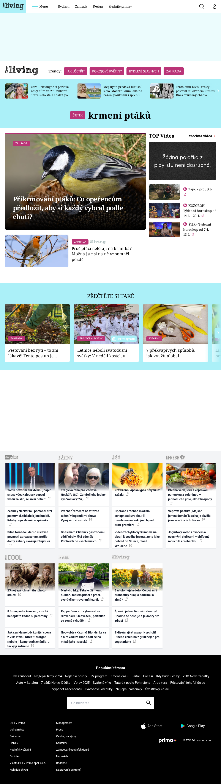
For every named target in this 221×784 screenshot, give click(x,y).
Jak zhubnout (21, 676)
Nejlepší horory (76, 676)
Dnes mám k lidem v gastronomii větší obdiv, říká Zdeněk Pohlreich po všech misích (83, 536)
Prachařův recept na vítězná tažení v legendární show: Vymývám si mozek (80, 515)
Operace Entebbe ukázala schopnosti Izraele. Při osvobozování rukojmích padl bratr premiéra (135, 518)
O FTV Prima (17, 722)
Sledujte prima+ (120, 6)
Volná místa (17, 729)
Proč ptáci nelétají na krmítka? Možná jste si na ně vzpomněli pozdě (102, 254)
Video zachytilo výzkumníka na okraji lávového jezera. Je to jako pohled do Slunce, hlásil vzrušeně (137, 539)
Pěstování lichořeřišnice (187, 683)
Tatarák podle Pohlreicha (132, 683)
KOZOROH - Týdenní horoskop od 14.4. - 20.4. (199, 210)
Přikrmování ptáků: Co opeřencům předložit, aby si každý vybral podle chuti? (68, 207)
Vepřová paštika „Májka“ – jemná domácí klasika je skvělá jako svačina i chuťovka (189, 515)
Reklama (15, 736)
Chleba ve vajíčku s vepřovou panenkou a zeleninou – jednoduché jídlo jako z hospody (190, 494)
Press (59, 729)
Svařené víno (102, 683)
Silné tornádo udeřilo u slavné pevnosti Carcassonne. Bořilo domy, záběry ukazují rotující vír (28, 536)
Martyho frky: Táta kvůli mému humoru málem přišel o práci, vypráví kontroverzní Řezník (81, 595)
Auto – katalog (27, 683)
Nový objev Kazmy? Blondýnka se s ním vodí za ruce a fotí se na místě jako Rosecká (83, 637)
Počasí (148, 676)
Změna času (119, 676)
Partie (135, 676)
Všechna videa (201, 136)
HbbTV (14, 743)
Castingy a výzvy (66, 736)
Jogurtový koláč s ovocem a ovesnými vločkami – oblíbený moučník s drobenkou (188, 536)
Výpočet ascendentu (67, 689)
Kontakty (61, 743)
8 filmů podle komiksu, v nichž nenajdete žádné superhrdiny (27, 614)
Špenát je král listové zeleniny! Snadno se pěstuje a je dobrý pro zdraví (137, 616)
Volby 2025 (82, 683)
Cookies (15, 756)
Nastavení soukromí (68, 769)
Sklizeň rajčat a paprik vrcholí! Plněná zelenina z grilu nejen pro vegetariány (137, 637)
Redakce (61, 763)
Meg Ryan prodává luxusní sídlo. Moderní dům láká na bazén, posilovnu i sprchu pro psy (122, 93)
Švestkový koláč (157, 689)
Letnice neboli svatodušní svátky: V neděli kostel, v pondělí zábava (102, 353)
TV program (98, 676)
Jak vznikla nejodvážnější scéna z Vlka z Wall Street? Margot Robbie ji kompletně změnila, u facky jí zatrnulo (29, 639)
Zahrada (81, 6)
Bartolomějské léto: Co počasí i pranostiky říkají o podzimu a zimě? (136, 595)
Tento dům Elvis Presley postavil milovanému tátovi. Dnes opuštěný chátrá (195, 91)
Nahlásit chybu (19, 769)
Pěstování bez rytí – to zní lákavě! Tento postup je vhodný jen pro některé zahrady (33, 353)
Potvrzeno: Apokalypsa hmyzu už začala (137, 492)
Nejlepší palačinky (129, 689)
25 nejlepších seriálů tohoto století (26, 593)
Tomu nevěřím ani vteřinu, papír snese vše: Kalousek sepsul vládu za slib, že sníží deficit (29, 494)
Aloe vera (160, 683)
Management (64, 722)
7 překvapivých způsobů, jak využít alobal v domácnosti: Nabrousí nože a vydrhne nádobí (170, 353)
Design (98, 6)
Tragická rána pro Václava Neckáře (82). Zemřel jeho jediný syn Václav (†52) (83, 494)
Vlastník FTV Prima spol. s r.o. (28, 763)
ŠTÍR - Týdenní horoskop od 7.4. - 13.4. (197, 229)
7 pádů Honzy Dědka (55, 683)
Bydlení (63, 6)
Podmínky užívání (20, 749)
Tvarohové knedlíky (98, 689)
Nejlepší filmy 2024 (48, 676)
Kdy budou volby (168, 676)
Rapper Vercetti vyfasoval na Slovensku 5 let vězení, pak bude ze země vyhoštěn (83, 616)
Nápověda (62, 756)
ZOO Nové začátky (196, 676)
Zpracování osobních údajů (72, 749)
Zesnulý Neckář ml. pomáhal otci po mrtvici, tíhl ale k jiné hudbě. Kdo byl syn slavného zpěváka (29, 515)
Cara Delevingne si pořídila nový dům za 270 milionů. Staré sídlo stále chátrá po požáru (50, 93)
